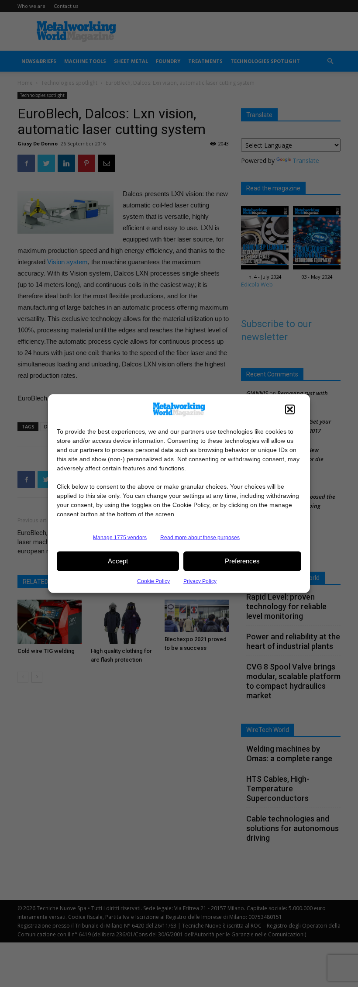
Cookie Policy (153, 581)
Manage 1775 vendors (120, 537)
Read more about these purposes (200, 537)
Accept (118, 561)
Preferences (242, 561)
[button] (290, 409)
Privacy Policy (200, 581)
